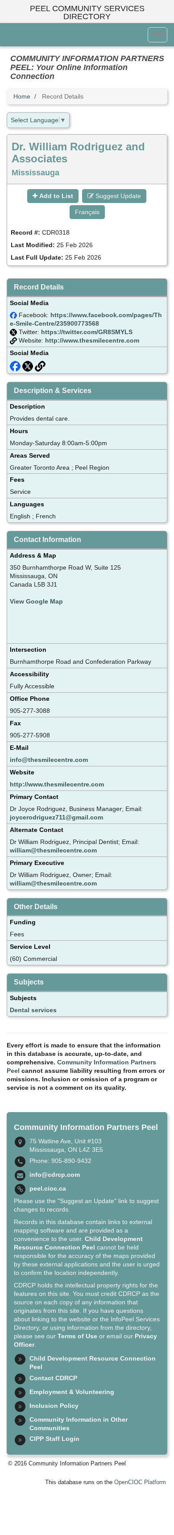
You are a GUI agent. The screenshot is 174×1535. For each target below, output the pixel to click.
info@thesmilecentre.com (49, 759)
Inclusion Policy (54, 1405)
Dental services (33, 1010)
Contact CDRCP (53, 1378)
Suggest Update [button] (117, 195)
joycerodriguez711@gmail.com (56, 817)
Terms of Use (77, 1336)
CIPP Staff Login (54, 1438)
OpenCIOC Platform (140, 1482)
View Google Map (36, 601)
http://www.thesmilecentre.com (92, 340)
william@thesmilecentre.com (53, 850)
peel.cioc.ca (47, 1188)
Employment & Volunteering (71, 1391)
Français (87, 211)
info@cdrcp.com (54, 1174)
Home (21, 96)
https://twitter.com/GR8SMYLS (87, 331)
